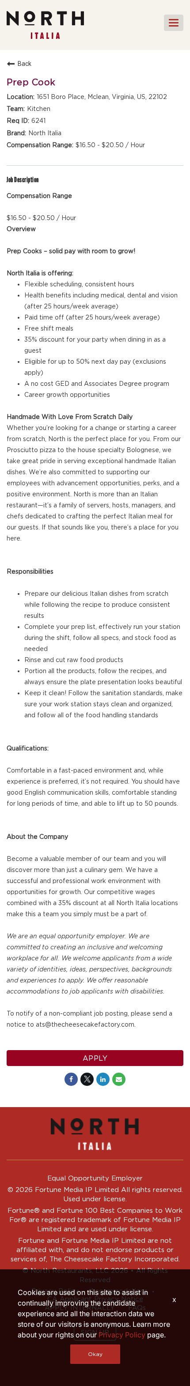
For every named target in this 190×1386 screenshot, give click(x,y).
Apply (95, 1058)
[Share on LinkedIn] (103, 1079)
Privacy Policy (122, 1334)
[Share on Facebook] (71, 1079)
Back (24, 63)
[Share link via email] (119, 1079)
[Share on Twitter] (87, 1079)
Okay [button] (95, 1354)
